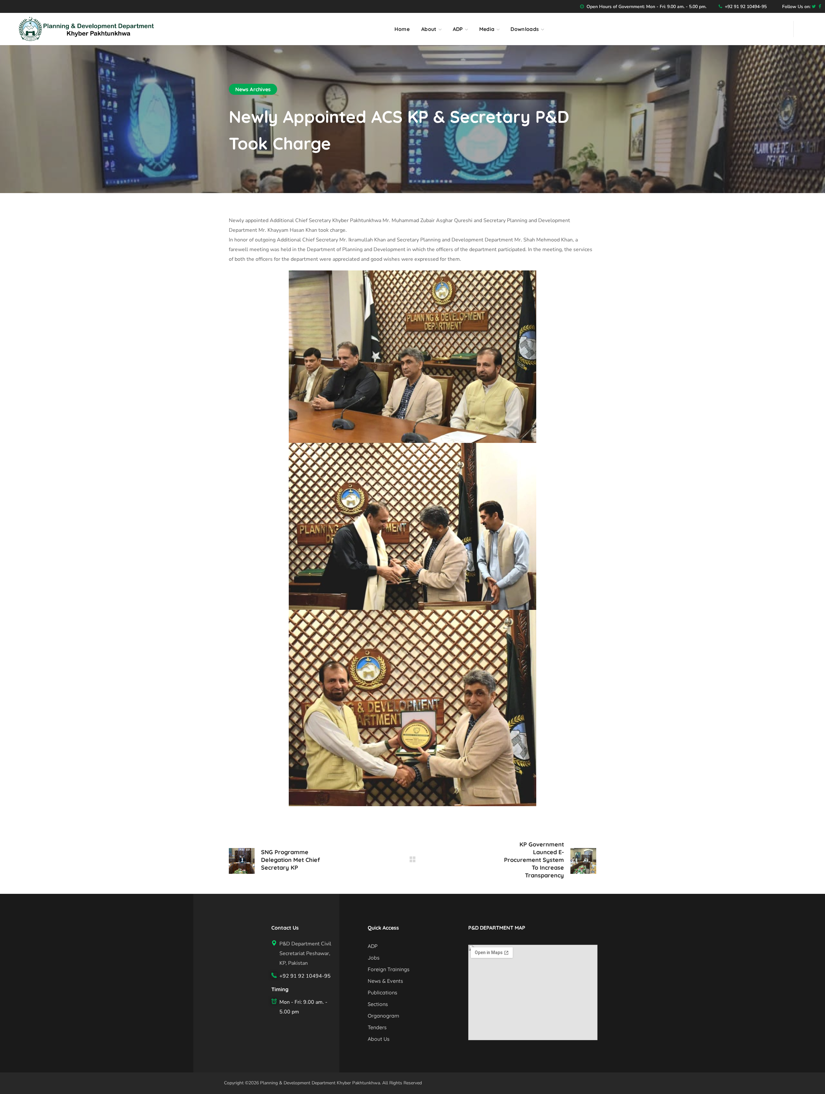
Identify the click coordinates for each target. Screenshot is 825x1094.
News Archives (253, 89)
